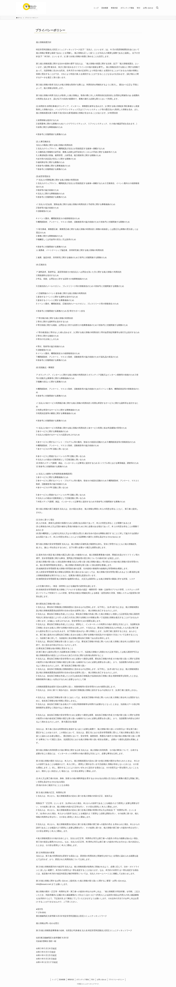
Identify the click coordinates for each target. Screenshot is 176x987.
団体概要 (62, 979)
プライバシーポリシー (116, 979)
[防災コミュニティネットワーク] (31, 8)
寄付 (92, 979)
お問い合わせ (101, 979)
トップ (54, 979)
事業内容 (71, 979)
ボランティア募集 (82, 979)
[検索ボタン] (157, 8)
